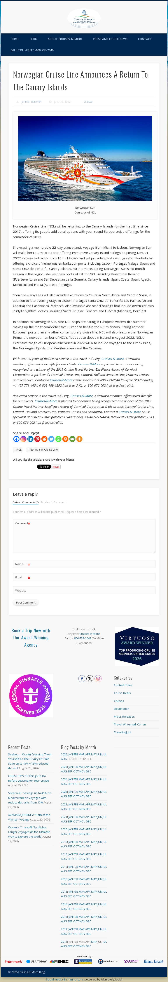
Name (22, 564)
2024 (64, 779)
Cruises (88, 102)
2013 (64, 917)
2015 (64, 892)
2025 (64, 767)
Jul (105, 754)
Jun (100, 754)
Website (20, 590)
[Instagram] (23, 439)
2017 (64, 867)
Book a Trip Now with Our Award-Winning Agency (31, 637)
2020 (64, 829)
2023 (64, 792)
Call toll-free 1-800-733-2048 (31, 50)
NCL (18, 449)
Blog (33, 39)
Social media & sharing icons (65, 979)
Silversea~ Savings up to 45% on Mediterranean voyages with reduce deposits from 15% (29, 797)
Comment (22, 523)
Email (22, 578)
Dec (88, 771)
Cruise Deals (122, 693)
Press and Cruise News (110, 39)
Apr (88, 754)
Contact (145, 39)
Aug (64, 759)
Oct (76, 771)
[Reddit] (44, 439)
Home (14, 39)
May (94, 754)
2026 (64, 754)
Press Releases (124, 716)
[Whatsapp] (58, 439)
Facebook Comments (53, 502)
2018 (64, 854)
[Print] (65, 439)
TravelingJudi (122, 732)
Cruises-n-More (89, 634)
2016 (64, 879)
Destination (121, 709)
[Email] (72, 439)
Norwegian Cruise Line (44, 449)
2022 (64, 804)
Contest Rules (123, 685)
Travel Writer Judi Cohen (130, 724)
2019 (64, 842)
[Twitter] (51, 439)
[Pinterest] (37, 439)
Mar (82, 754)
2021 (64, 817)
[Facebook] (16, 439)
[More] (79, 439)
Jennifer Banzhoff (31, 102)
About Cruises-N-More (65, 39)
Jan (70, 754)
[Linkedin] (30, 439)
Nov (82, 771)
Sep (70, 771)
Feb (76, 754)
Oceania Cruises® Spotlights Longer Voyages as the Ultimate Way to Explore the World (29, 831)
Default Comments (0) (25, 502)
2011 (64, 942)
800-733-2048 (82, 638)
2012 (64, 929)
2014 (64, 904)
